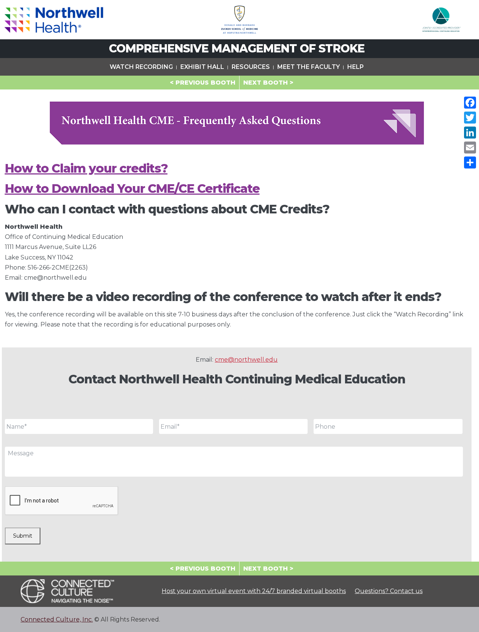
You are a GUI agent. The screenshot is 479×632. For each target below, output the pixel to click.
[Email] (470, 147)
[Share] (470, 162)
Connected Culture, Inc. (57, 619)
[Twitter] (470, 117)
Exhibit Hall (202, 66)
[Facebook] (470, 102)
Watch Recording (141, 66)
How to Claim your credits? (86, 168)
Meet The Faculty (308, 66)
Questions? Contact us (388, 591)
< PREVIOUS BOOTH (202, 82)
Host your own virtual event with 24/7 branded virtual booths (254, 591)
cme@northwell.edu (246, 359)
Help (355, 66)
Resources (251, 66)
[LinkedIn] (470, 132)
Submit (22, 535)
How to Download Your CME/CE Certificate (132, 188)
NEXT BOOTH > (268, 82)
